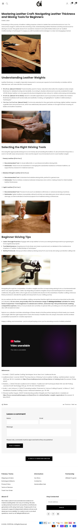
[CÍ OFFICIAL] (39, 3)
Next (73, 404)
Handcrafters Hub (40, 484)
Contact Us (37, 481)
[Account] (67, 4)
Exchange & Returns (8, 481)
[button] (3, 4)
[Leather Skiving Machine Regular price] (26, 270)
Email (41, 418)
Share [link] (6, 404)
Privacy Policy (6, 484)
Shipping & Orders (8, 478)
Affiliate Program (70, 478)
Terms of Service (7, 487)
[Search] (7, 4)
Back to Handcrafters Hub (40, 459)
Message (10, 427)
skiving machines (55, 301)
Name (9, 418)
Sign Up (61, 507)
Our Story (37, 478)
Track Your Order (7, 490)
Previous (68, 404)
